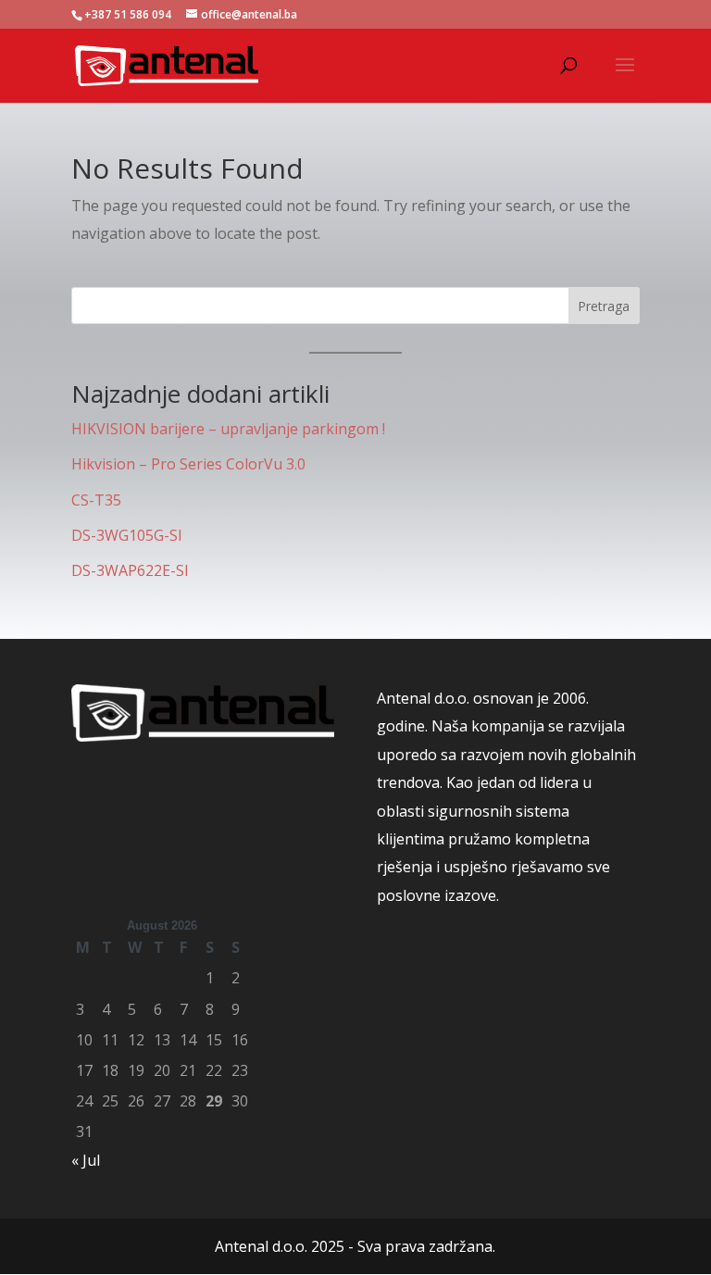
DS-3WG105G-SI (126, 535)
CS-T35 (96, 500)
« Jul (85, 1160)
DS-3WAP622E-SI (130, 570)
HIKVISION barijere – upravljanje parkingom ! (228, 429)
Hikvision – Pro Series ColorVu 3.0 (188, 464)
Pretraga (604, 306)
